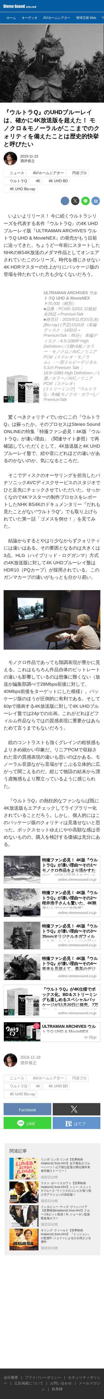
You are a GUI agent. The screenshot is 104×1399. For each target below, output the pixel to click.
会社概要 (11, 1377)
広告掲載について (28, 1383)
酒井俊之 (27, 161)
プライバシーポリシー (43, 1377)
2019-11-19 (29, 156)
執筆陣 (57, 1389)
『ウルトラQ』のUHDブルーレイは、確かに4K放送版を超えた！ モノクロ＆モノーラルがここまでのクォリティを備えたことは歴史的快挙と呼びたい (52, 128)
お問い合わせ (61, 1383)
